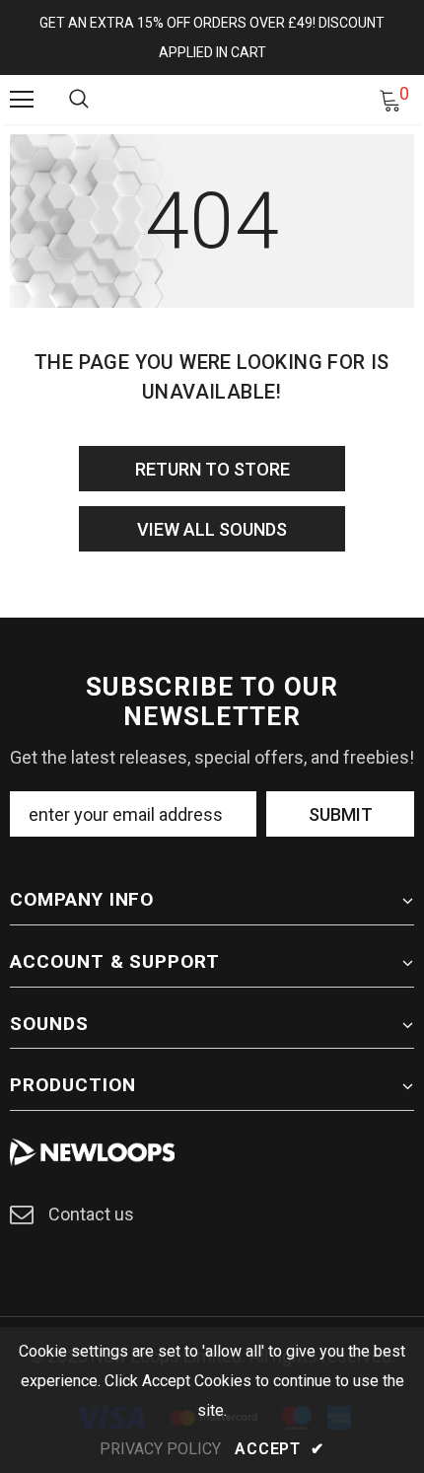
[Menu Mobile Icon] (22, 99)
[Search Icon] (79, 100)
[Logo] (215, 98)
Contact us (91, 1214)
